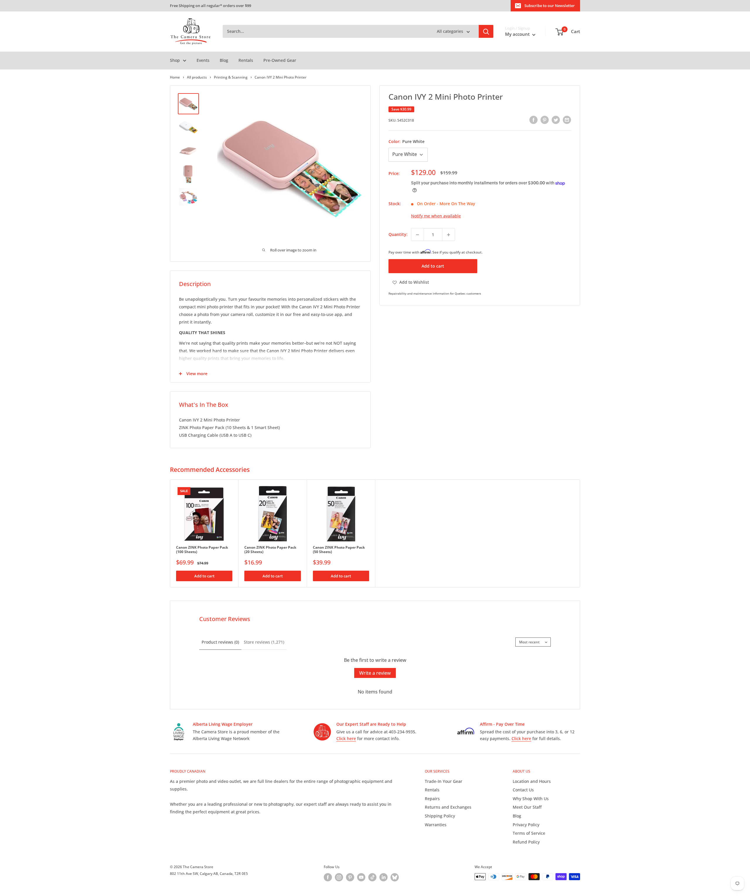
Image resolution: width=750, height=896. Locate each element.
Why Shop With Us (531, 798)
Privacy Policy (526, 824)
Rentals (245, 60)
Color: (406, 141)
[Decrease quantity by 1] (417, 235)
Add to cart (433, 266)
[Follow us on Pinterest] (350, 877)
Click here (346, 738)
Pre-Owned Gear (279, 60)
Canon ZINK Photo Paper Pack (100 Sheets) (202, 549)
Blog (224, 60)
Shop (175, 60)
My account (518, 34)
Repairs (432, 798)
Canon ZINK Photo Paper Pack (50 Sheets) (339, 549)
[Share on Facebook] (533, 120)
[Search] (486, 31)
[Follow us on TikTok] (372, 877)
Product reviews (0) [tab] (220, 642)
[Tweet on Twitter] (556, 120)
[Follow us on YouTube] (361, 877)
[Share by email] (567, 120)
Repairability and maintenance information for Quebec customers (434, 294)
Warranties (435, 824)
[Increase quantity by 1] (448, 235)
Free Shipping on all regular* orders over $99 (210, 5)
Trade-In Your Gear (443, 781)
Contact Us (523, 790)
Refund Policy (526, 842)
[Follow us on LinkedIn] (383, 877)
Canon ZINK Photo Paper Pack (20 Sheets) (270, 549)
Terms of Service (529, 833)
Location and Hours (532, 781)
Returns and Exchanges (448, 807)
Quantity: (398, 234)
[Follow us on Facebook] (328, 877)
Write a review (375, 673)
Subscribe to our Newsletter (549, 5)
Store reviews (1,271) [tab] (264, 642)
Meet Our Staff (527, 807)
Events (203, 60)
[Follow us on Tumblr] (395, 877)
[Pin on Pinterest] (545, 120)
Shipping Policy (440, 816)
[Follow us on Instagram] (339, 877)
